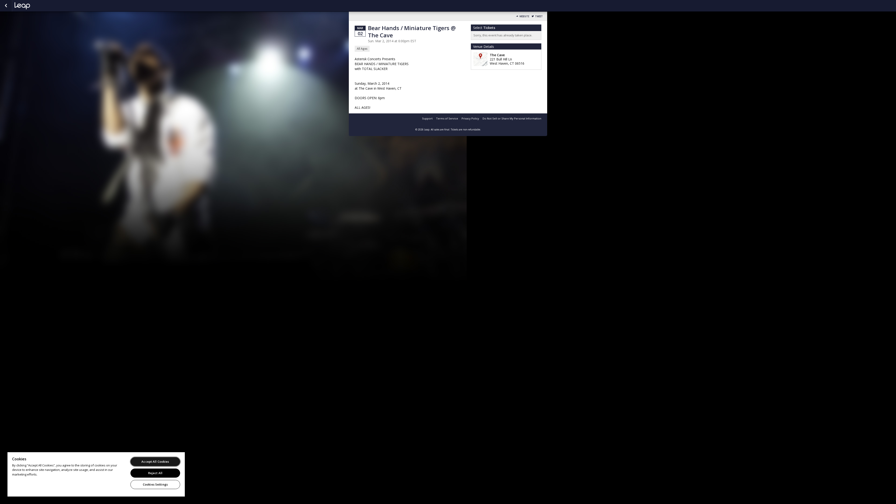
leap (37, 5)
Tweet (539, 16)
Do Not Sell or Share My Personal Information (512, 118)
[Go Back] (6, 6)
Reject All (155, 473)
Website (524, 16)
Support (427, 118)
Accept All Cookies (155, 461)
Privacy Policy (470, 118)
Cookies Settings (155, 484)
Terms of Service (447, 118)
